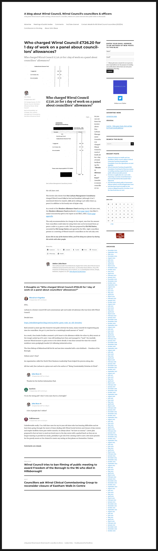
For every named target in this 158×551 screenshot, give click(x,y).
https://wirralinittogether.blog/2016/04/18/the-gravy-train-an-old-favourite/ (53, 323)
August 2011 (111, 511)
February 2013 (112, 477)
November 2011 (112, 506)
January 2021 (111, 300)
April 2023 (111, 264)
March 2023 (111, 266)
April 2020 (111, 312)
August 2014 (111, 442)
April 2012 (111, 496)
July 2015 (110, 421)
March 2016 (111, 406)
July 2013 (110, 467)
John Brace (27, 97)
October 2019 (112, 323)
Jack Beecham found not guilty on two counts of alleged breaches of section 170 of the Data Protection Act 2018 (120, 188)
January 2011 (111, 525)
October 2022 (112, 269)
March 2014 (111, 452)
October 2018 (111, 346)
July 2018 (110, 352)
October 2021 (111, 283)
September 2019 (112, 325)
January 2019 (111, 340)
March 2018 (111, 360)
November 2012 (112, 483)
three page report (83, 211)
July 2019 (110, 329)
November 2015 (112, 413)
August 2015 (111, 419)
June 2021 (111, 291)
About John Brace (51, 28)
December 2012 (112, 481)
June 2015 (111, 423)
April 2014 (111, 450)
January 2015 (111, 433)
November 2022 (112, 268)
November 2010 (112, 529)
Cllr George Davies (29, 102)
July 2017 (110, 375)
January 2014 (111, 456)
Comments (59, 24)
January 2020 (112, 317)
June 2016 (111, 400)
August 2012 (111, 488)
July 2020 (110, 306)
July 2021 (110, 289)
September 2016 (112, 394)
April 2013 (111, 473)
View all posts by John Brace (77, 271)
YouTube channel (72, 24)
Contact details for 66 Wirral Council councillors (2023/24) (102, 24)
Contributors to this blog (33, 28)
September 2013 (112, 463)
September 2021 (112, 285)
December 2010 (112, 527)
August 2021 (111, 287)
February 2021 (112, 298)
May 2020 (111, 310)
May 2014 (110, 448)
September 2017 (112, 371)
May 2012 (110, 494)
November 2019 (112, 321)
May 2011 (110, 517)
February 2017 (112, 385)
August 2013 (111, 465)
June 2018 (111, 354)
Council (31, 104)
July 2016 (110, 398)
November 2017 (112, 367)
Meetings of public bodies (43, 24)
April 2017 (111, 381)
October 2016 (112, 392)
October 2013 (111, 461)
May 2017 (110, 379)
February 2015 (112, 431)
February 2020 (112, 316)
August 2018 (111, 350)
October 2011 (111, 508)
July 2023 (110, 260)
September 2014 (112, 440)
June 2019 (111, 331)
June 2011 (110, 515)
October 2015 (111, 415)
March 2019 (111, 337)
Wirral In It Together (37, 298)
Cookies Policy (69, 543)
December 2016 (112, 388)
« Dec (112, 224)
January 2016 (111, 410)
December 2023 (112, 256)
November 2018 (112, 344)
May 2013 (110, 471)
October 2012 (111, 485)
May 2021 (110, 292)
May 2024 (111, 254)
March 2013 (111, 475)
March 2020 (111, 314)
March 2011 (111, 521)
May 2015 (110, 425)
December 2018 (112, 342)
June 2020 (111, 308)
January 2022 (112, 277)
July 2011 (110, 513)
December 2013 (112, 458)
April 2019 (111, 335)
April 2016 (111, 404)
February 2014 (112, 454)
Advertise (27, 24)
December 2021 (112, 279)
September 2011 (112, 509)
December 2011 (112, 504)
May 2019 (110, 333)
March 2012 (111, 498)
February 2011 (112, 523)
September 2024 (112, 252)
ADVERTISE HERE (111, 116)
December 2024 (112, 250)
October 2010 (111, 531)
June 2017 (111, 377)
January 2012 (111, 502)
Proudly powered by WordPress (84, 543)
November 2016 (112, 390)
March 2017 (111, 383)
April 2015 (111, 427)
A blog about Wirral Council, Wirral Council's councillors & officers (68, 13)
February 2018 (112, 362)
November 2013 (112, 460)
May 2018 (110, 356)
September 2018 (112, 348)
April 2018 (111, 358)
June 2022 (111, 271)
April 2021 (111, 294)
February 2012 (112, 500)
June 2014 (111, 446)
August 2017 (111, 373)
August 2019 (111, 327)
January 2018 (111, 364)
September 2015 (112, 417)
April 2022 (111, 273)
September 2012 (112, 486)
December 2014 (112, 435)
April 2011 (111, 519)
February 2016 (112, 408)
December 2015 (112, 412)
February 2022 (112, 275)
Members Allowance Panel (32, 116)
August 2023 (111, 258)
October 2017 (111, 369)
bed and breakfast (29, 110)
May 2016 (110, 402)
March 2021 (111, 296)
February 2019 (112, 339)
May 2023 (110, 262)
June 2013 (110, 469)
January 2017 (111, 387)
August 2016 (111, 396)
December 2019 (112, 319)
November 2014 (112, 437)
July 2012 (110, 490)
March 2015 (111, 429)
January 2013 (111, 479)
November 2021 (112, 281)
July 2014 (110, 444)
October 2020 (112, 302)
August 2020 (111, 304)
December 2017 (112, 365)
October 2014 (111, 438)
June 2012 (111, 492)
